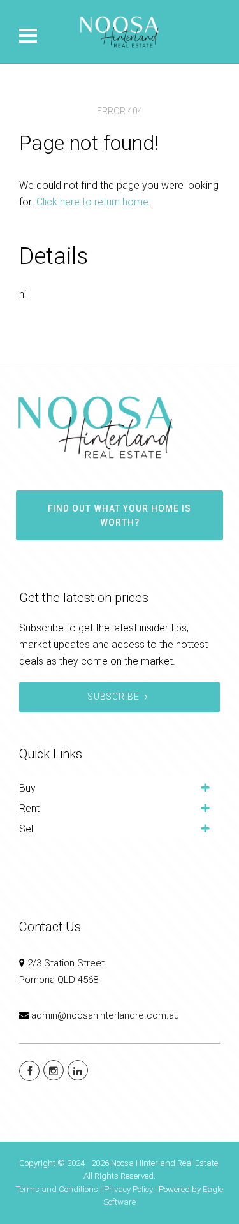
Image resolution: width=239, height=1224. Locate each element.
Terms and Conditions (57, 1189)
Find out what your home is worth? (119, 515)
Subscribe (114, 696)
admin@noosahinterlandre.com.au (105, 1015)
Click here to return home (92, 202)
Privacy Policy (128, 1189)
